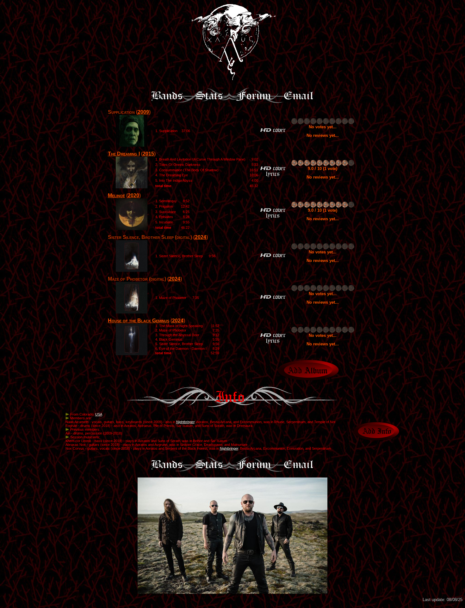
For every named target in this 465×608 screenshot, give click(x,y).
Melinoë (116, 195)
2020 (133, 195)
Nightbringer (185, 422)
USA (98, 414)
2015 (148, 153)
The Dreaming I (124, 153)
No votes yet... (323, 127)
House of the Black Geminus (138, 320)
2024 (200, 237)
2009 (143, 112)
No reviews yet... (323, 135)
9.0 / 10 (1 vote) (322, 168)
